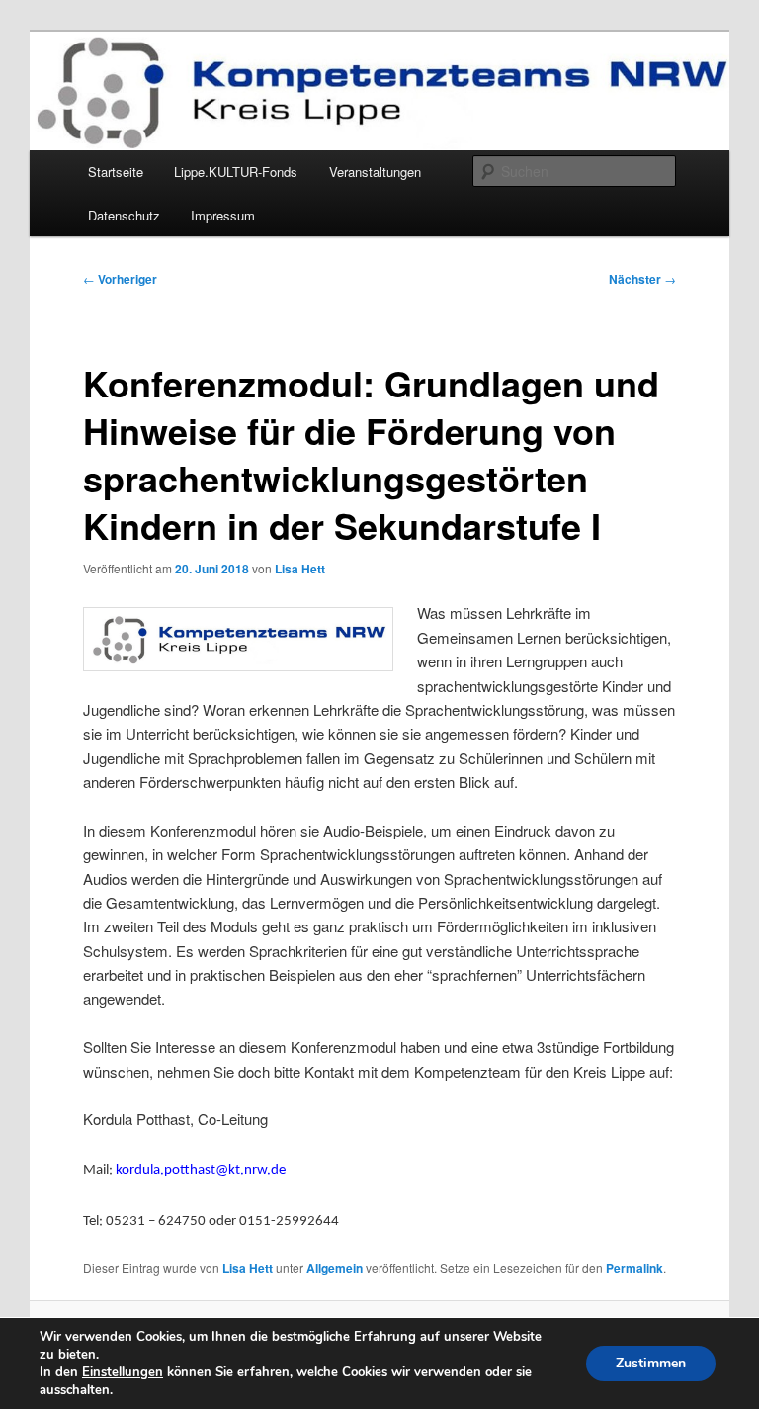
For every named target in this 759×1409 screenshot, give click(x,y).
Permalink (634, 1268)
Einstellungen (122, 1372)
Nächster (642, 279)
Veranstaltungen (375, 171)
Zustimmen (651, 1363)
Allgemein (334, 1268)
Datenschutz (124, 215)
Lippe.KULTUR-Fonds (235, 171)
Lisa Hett (300, 568)
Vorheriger (120, 279)
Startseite (115, 171)
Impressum (223, 215)
